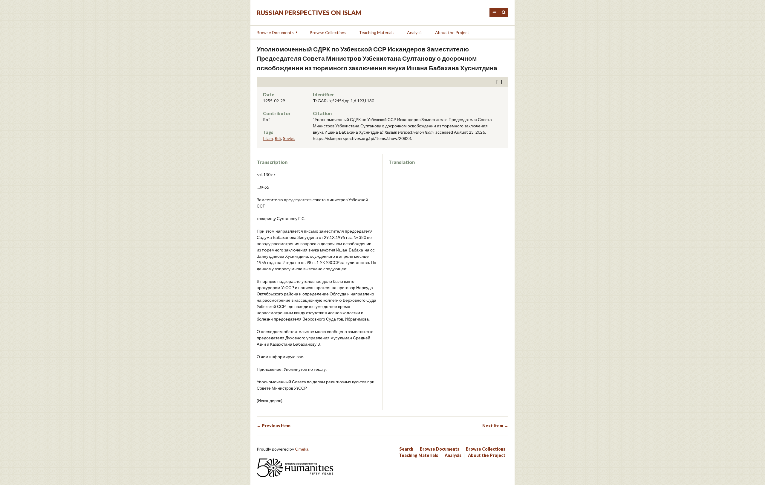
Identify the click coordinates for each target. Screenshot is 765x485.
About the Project (452, 32)
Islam (268, 138)
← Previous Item (273, 425)
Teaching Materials (376, 32)
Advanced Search (494, 12)
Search (504, 12)
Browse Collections (328, 32)
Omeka (301, 449)
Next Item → (495, 425)
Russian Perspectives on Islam (309, 12)
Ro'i (278, 138)
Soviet (289, 138)
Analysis (415, 32)
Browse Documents (275, 32)
